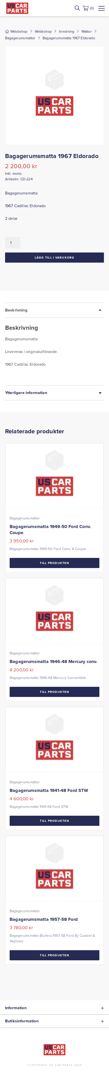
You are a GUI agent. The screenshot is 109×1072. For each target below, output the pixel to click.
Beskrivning (16, 310)
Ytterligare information (26, 393)
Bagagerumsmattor (20, 38)
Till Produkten (54, 563)
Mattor (87, 31)
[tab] (54, 344)
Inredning (66, 31)
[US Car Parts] (17, 8)
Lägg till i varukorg (55, 257)
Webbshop (43, 31)
